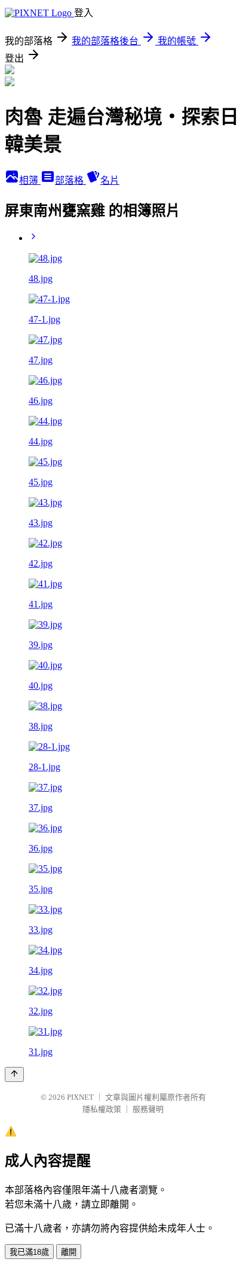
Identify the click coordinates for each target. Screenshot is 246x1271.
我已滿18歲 (29, 1252)
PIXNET (80, 1097)
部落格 (70, 180)
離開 (68, 1252)
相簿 (30, 180)
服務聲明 (148, 1109)
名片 (109, 180)
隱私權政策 (101, 1109)
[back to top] (14, 1074)
